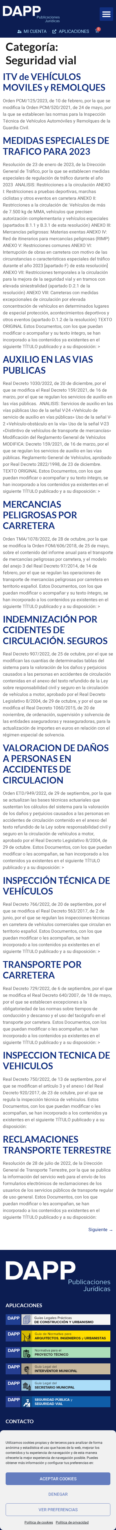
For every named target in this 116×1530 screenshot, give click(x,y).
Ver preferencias (58, 1510)
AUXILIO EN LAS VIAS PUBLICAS (48, 364)
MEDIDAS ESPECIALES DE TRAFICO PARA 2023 (56, 145)
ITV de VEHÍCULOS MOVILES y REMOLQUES (54, 82)
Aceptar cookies (58, 1479)
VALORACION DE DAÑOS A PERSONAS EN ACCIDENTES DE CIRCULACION (56, 764)
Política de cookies (38, 1522)
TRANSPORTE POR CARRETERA (42, 969)
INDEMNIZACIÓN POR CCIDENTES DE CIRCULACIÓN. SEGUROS (55, 630)
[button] (106, 14)
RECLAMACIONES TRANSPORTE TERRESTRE (57, 1144)
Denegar (58, 1494)
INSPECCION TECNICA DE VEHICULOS (56, 1060)
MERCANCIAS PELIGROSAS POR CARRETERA (40, 515)
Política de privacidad (72, 1522)
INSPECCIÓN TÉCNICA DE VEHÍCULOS (56, 885)
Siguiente (100, 1229)
